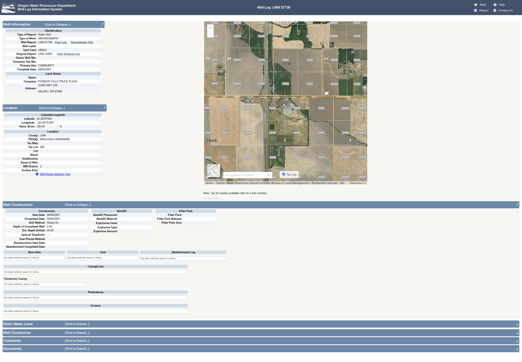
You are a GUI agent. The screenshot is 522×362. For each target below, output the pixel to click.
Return (483, 10)
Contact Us (505, 10)
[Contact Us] (495, 10)
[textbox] (244, 175)
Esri (364, 182)
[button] (210, 27)
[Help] (495, 4)
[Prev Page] (475, 10)
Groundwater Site (82, 42)
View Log (61, 42)
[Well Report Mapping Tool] (37, 174)
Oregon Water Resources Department (46, 5)
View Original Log (68, 53)
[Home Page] (475, 4)
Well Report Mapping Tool (55, 174)
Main (482, 4)
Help (501, 4)
